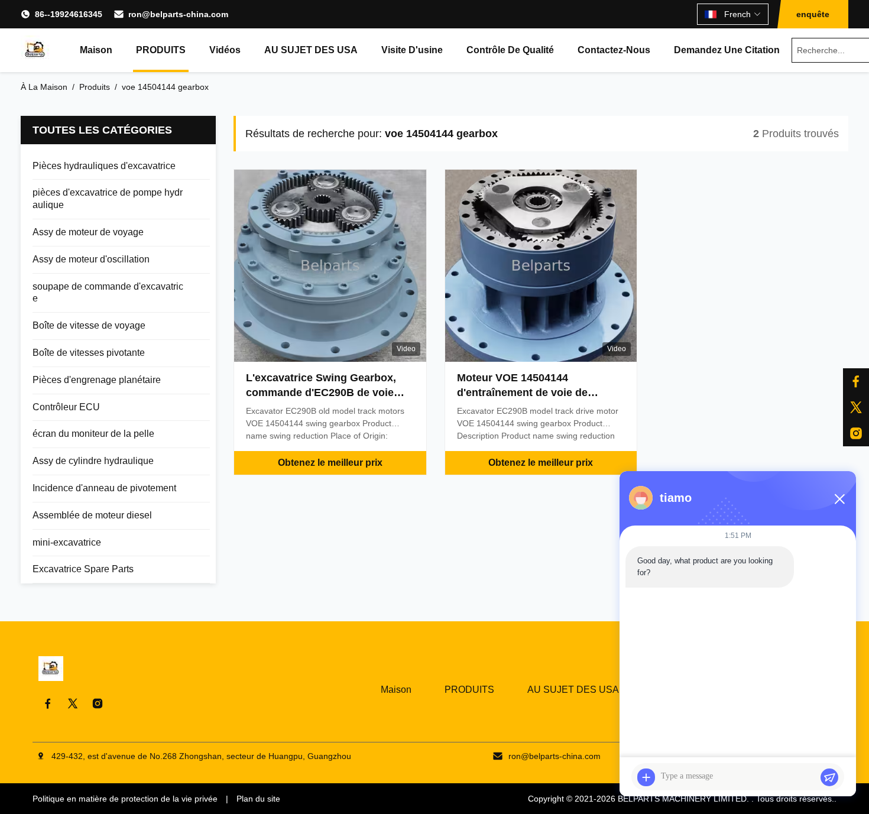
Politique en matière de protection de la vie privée (125, 798)
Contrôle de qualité (510, 50)
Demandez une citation (727, 50)
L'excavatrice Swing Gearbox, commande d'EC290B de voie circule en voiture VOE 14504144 (328, 392)
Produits (94, 87)
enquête (812, 14)
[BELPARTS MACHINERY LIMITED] (35, 50)
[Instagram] (97, 703)
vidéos (225, 50)
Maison (96, 50)
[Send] (829, 777)
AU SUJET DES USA (311, 50)
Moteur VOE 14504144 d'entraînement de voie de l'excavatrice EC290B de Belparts (540, 392)
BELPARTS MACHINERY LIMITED (682, 798)
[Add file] (646, 777)
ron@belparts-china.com (178, 14)
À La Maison (44, 87)
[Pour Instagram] (856, 433)
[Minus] (839, 499)
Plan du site (258, 798)
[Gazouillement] (856, 407)
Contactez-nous (614, 50)
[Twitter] (72, 703)
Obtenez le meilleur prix (330, 463)
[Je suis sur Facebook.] (856, 381)
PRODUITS (161, 50)
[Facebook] (47, 703)
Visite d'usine (412, 50)
